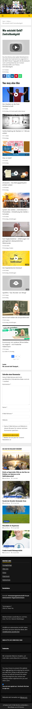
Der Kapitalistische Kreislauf (12, 268)
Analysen (6, 521)
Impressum (6, 576)
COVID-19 (6, 351)
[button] (2, 15)
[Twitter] (8, 76)
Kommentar (6, 384)
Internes (13, 496)
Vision (4, 572)
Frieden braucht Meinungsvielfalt (12, 550)
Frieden (11, 248)
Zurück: (10, 365)
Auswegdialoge (7, 565)
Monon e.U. (23, 697)
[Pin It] (16, 76)
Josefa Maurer (7, 478)
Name (4, 407)
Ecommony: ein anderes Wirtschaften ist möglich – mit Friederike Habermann (15, 344)
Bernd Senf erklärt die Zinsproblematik (15, 317)
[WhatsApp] (20, 76)
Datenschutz (6, 580)
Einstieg (6, 72)
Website (4, 420)
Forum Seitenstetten (16, 9)
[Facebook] (4, 76)
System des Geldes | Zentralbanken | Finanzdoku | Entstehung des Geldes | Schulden (15, 212)
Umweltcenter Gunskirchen (10, 631)
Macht (12, 546)
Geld (5, 467)
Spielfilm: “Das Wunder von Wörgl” (14, 293)
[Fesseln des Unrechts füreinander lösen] (16, 490)
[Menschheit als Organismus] (16, 514)
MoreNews (11, 707)
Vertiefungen (12, 219)
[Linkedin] (12, 76)
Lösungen (18, 496)
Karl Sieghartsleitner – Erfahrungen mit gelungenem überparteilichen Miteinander (15, 241)
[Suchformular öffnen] (29, 15)
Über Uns (5, 569)
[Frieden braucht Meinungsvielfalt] (16, 539)
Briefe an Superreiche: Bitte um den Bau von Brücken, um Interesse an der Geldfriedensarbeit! (15, 474)
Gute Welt (6, 496)
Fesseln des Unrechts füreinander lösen (14, 501)
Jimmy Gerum (7, 552)
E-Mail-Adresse (7, 413)
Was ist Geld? (7, 158)
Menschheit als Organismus (10, 526)
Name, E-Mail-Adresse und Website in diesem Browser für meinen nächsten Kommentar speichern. (15, 428)
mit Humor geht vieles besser (17, 111)
